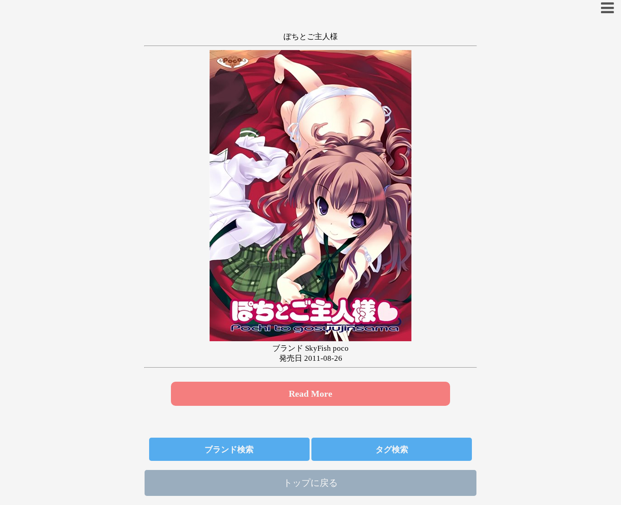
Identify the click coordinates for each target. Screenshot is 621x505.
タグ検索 (392, 449)
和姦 (393, 43)
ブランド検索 (229, 449)
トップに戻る (310, 483)
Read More (310, 394)
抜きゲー (228, 43)
